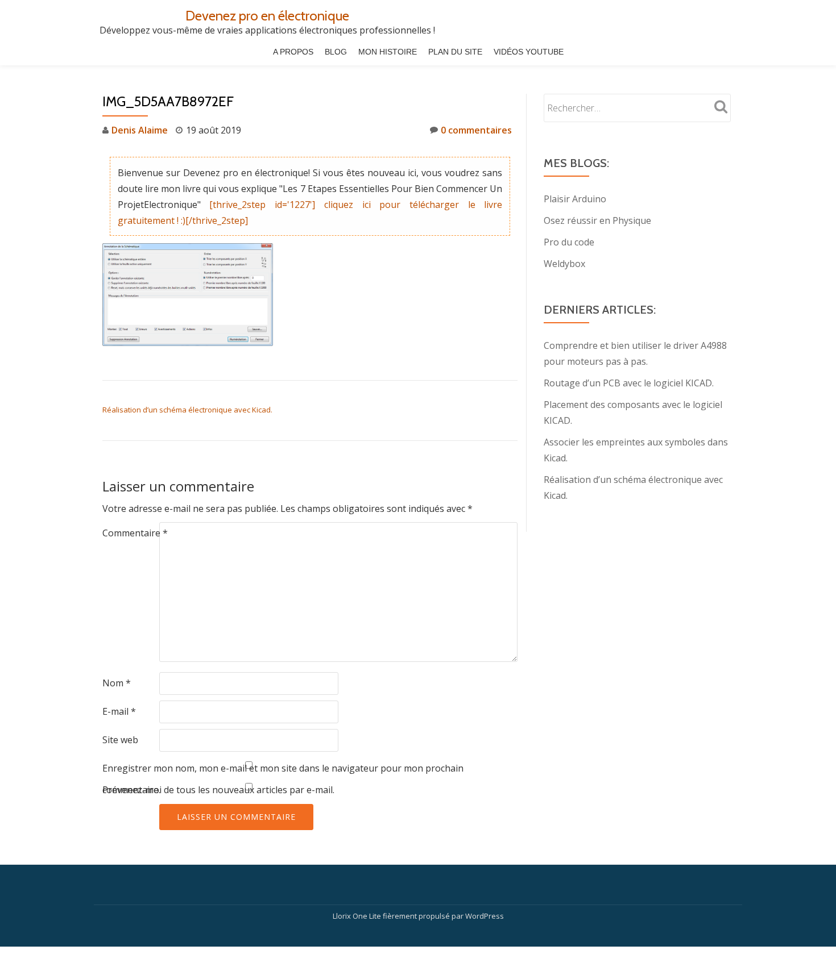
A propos (293, 51)
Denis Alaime (139, 130)
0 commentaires (476, 130)
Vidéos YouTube (529, 51)
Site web (120, 740)
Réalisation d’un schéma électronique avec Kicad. (187, 410)
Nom (116, 683)
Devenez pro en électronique (267, 15)
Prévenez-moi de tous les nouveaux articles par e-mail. (218, 790)
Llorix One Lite (358, 916)
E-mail (119, 711)
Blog (336, 51)
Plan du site (455, 51)
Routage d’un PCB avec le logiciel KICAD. (629, 383)
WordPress (484, 916)
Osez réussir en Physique (597, 220)
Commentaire (135, 533)
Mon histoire (387, 51)
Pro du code (569, 242)
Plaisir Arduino (575, 199)
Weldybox (564, 263)
